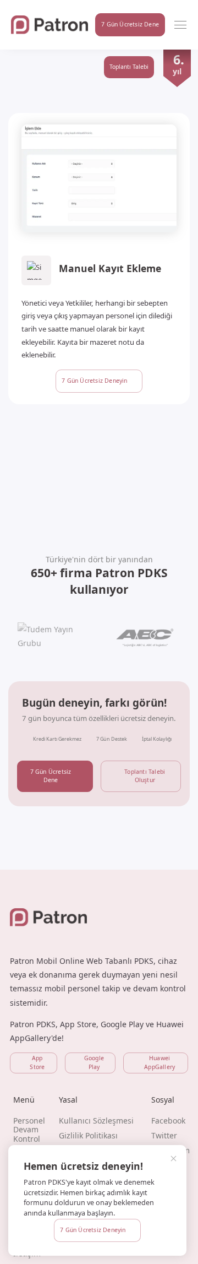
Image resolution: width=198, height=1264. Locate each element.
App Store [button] (37, 1062)
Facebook (168, 1120)
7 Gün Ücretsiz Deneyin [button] (92, 1230)
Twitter (164, 1135)
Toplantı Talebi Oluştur (144, 776)
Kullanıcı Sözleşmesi (96, 1120)
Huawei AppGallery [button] (159, 1062)
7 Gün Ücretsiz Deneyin (94, 380)
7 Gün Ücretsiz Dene (51, 776)
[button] (180, 25)
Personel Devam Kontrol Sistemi (29, 1134)
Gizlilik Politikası (88, 1135)
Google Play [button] (94, 1062)
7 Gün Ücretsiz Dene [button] (130, 24)
